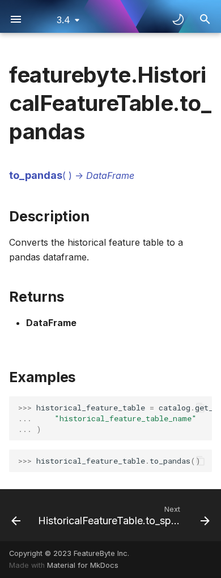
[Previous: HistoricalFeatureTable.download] (14, 515)
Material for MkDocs (82, 565)
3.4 (63, 19)
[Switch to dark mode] (178, 19)
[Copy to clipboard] (200, 407)
